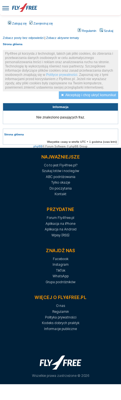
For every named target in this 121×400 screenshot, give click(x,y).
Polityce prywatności (61, 75)
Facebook (60, 259)
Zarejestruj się (43, 23)
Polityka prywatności (60, 317)
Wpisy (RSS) (60, 235)
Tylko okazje (60, 182)
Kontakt (60, 194)
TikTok (60, 270)
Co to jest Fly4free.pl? (60, 165)
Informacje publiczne (60, 329)
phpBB (37, 146)
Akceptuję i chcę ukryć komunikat (90, 95)
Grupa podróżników (60, 282)
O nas (60, 306)
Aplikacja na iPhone (60, 223)
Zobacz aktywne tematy (62, 37)
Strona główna (13, 44)
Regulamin (88, 30)
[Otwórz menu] (5, 8)
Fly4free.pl (24, 7)
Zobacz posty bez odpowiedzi (23, 37)
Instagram (61, 264)
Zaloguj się (19, 23)
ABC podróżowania (60, 177)
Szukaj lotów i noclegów (60, 171)
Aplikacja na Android (61, 229)
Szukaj (108, 30)
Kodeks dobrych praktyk (60, 323)
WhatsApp (61, 276)
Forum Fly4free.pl (60, 218)
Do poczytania (61, 188)
